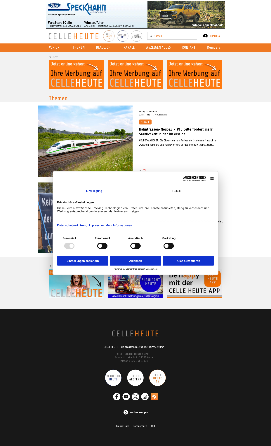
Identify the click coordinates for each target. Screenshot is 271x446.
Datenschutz (140, 426)
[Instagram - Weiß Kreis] (145, 396)
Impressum (122, 426)
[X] (135, 396)
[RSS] (154, 396)
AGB (153, 426)
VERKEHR (145, 122)
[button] (130, 47)
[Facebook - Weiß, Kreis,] (116, 396)
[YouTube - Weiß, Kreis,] (126, 396)
